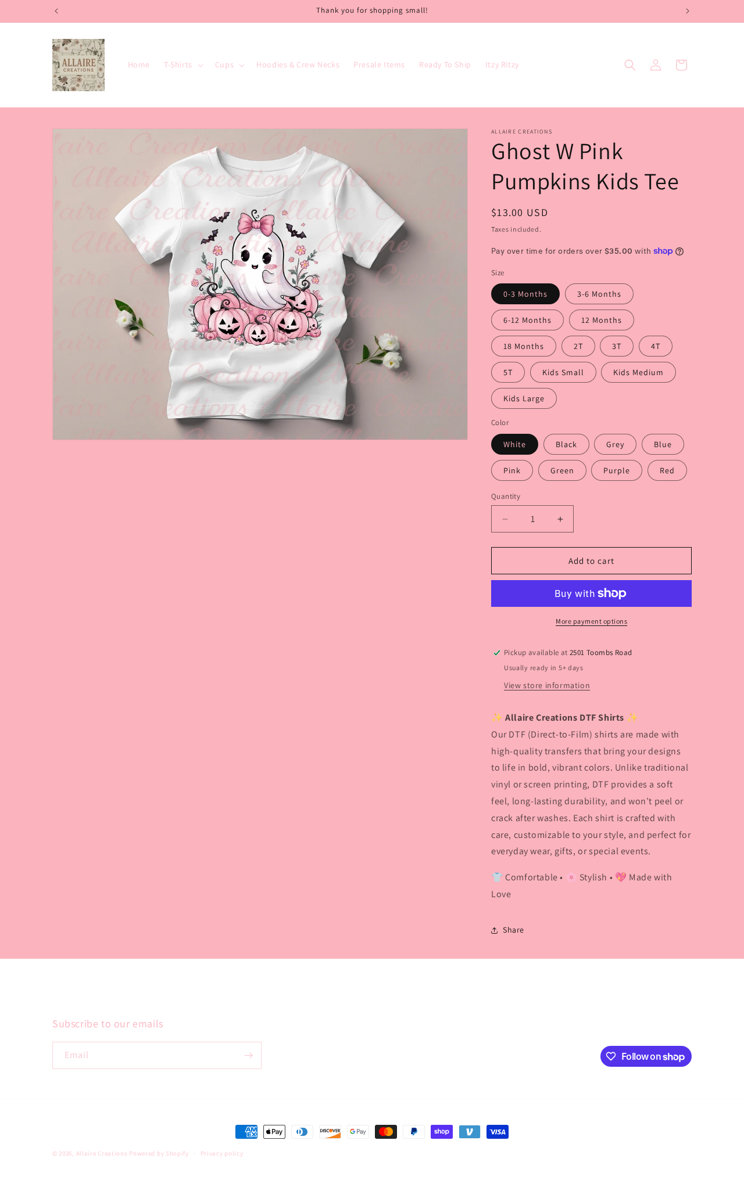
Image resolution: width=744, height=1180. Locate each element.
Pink (512, 470)
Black (566, 444)
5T (508, 372)
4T (655, 346)
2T (578, 346)
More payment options (591, 621)
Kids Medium (638, 372)
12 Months (601, 320)
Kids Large (524, 398)
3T (616, 346)
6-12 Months (527, 320)
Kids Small (563, 372)
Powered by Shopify (159, 1153)
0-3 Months (525, 294)
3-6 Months (599, 294)
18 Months (523, 346)
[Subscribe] (248, 1055)
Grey (615, 444)
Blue (663, 444)
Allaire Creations (103, 1153)
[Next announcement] (687, 11)
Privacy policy (222, 1153)
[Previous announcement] (56, 11)
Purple (616, 470)
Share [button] (513, 929)
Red (667, 470)
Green (562, 470)
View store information (547, 685)
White (514, 444)
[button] (182, 64)
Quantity (505, 496)
